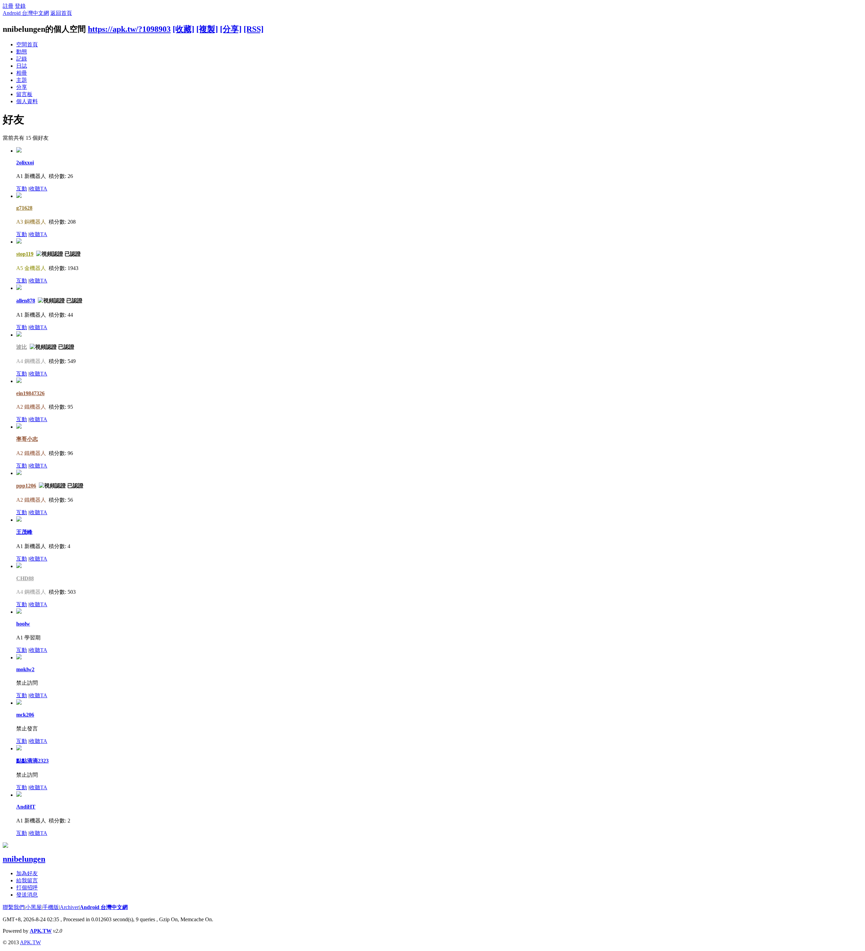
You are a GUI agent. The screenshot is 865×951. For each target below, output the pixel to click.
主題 (21, 80)
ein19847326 (30, 393)
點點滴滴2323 (32, 761)
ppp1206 (26, 486)
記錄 (21, 59)
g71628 (24, 208)
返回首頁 (61, 13)
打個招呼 (27, 887)
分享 (21, 87)
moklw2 (25, 669)
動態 (21, 51)
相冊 (21, 73)
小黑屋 (33, 907)
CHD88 (25, 578)
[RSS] (254, 29)
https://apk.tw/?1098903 (129, 29)
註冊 (8, 6)
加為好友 (27, 873)
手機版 (51, 907)
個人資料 (27, 101)
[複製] (207, 29)
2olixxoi (25, 162)
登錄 (20, 6)
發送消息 (27, 895)
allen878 (25, 300)
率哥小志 (27, 439)
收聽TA (38, 188)
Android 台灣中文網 (26, 13)
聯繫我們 (13, 907)
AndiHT (25, 807)
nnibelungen (24, 859)
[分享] (231, 29)
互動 (21, 188)
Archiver (69, 907)
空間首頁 (27, 44)
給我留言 (27, 880)
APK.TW (41, 931)
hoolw (23, 624)
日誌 (21, 66)
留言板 (24, 94)
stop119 (24, 254)
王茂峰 (24, 532)
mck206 (25, 715)
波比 (21, 347)
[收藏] (183, 29)
